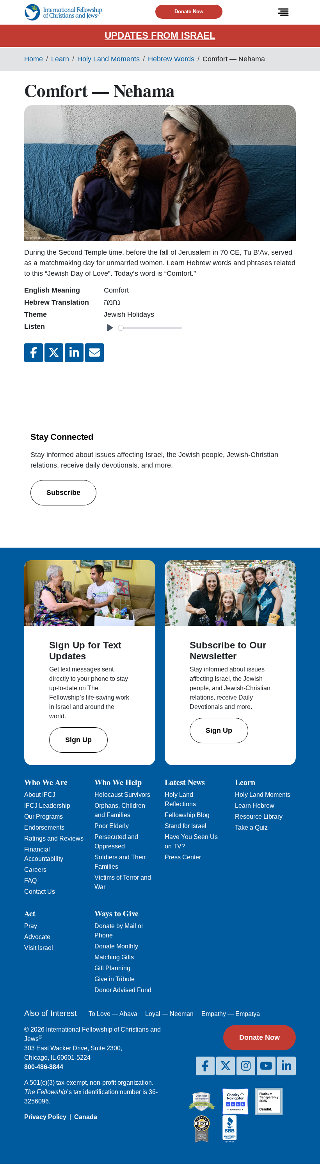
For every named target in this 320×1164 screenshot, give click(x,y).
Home (33, 59)
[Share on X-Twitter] (53, 352)
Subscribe (63, 492)
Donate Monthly (116, 946)
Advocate (37, 937)
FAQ (30, 880)
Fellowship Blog (187, 815)
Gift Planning (112, 968)
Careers (35, 869)
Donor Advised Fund (122, 990)
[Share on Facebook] (33, 352)
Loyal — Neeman (169, 1013)
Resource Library (259, 816)
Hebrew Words (171, 59)
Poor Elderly (111, 826)
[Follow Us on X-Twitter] (225, 1066)
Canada (85, 1117)
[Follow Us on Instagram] (245, 1066)
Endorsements (44, 827)
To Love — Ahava (113, 1013)
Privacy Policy (45, 1117)
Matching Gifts (114, 957)
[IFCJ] (63, 12)
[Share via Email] (94, 352)
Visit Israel (38, 947)
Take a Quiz (251, 827)
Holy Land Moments (108, 59)
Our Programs (43, 816)
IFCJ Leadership (47, 805)
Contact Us (39, 891)
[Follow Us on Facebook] (205, 1066)
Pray (30, 926)
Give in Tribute (114, 979)
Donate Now (188, 11)
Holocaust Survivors (122, 794)
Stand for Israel (185, 826)
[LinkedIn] (286, 1066)
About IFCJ (39, 794)
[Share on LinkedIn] (74, 352)
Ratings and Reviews (54, 838)
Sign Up (78, 740)
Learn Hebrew (254, 805)
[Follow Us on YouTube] (266, 1066)
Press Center (183, 857)
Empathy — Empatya (230, 1013)
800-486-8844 (43, 1067)
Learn (60, 59)
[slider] (150, 328)
